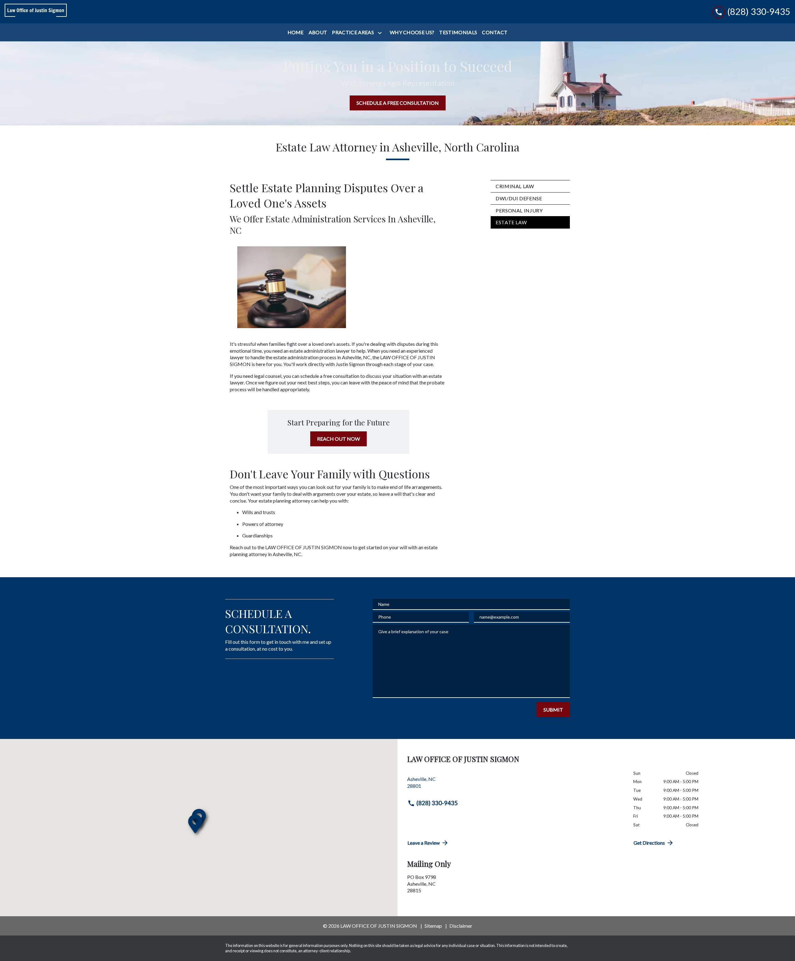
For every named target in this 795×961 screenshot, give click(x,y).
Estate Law (511, 222)
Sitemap (433, 926)
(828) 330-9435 (437, 802)
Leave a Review (423, 843)
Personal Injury (519, 210)
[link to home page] (36, 12)
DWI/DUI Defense (519, 198)
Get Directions (649, 843)
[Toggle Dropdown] (381, 33)
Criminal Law (515, 186)
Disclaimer (460, 926)
